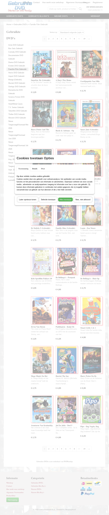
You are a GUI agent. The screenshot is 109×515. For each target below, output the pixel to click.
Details (34, 168)
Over (43, 168)
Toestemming (23, 168)
